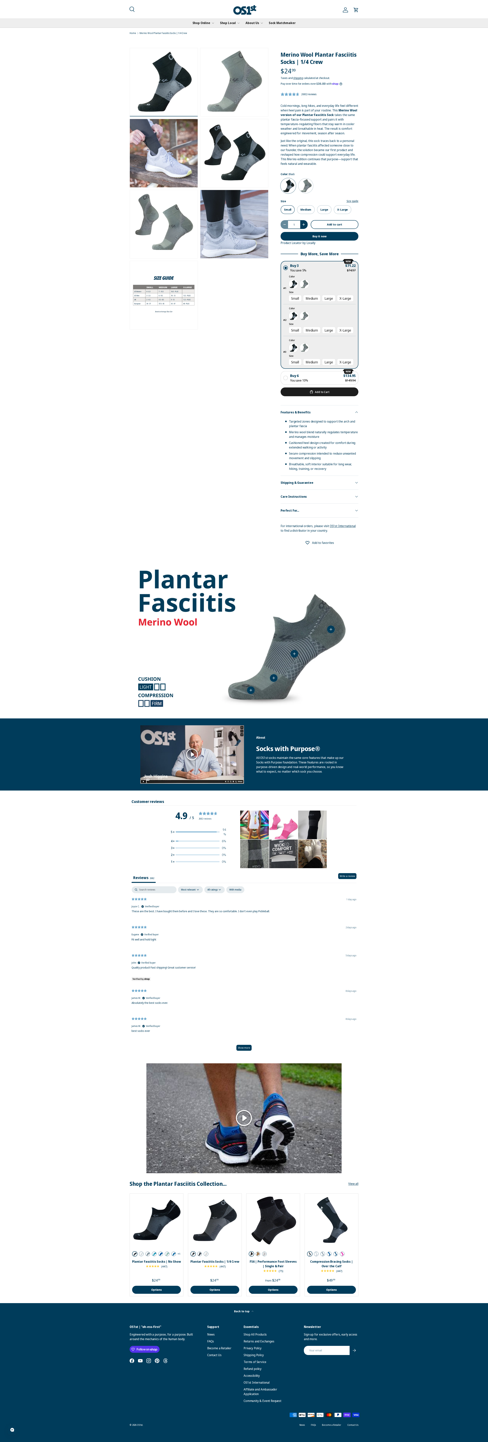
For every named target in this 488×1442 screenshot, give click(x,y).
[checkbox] (235, 889)
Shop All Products (255, 1334)
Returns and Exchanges (259, 1341)
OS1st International (343, 526)
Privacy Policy (253, 1348)
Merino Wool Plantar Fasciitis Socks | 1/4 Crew (163, 33)
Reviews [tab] (143, 877)
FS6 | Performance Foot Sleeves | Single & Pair (273, 1263)
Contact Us (214, 1355)
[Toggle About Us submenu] (261, 23)
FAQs (210, 1341)
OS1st (140, 1425)
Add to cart (334, 224)
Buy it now (319, 236)
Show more (244, 1047)
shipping (298, 78)
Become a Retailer (219, 1348)
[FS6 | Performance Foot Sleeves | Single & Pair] (273, 1220)
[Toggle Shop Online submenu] (213, 23)
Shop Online (201, 23)
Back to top (242, 1311)
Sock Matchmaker (282, 23)
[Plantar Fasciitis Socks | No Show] (156, 1220)
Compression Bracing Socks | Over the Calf (331, 1263)
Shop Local (228, 23)
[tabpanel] (244, 970)
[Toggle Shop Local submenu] (238, 23)
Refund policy (253, 1369)
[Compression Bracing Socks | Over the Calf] (331, 1220)
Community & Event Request (262, 1401)
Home (133, 33)
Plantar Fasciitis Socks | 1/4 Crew (214, 1261)
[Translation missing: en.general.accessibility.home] (245, 10)
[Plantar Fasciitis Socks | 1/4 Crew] (215, 1220)
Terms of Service (255, 1362)
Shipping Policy (254, 1355)
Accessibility (252, 1376)
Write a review (347, 876)
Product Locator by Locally (298, 243)
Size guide (352, 201)
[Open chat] (12, 1429)
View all (353, 1184)
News (211, 1334)
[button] (131, 9)
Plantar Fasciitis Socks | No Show (156, 1261)
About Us (252, 23)
